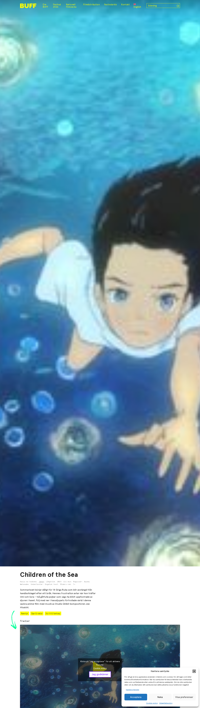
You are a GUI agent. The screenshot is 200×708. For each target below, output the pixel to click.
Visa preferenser (184, 697)
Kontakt (125, 4)
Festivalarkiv (110, 4)
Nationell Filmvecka (71, 5)
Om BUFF (45, 5)
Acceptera (135, 697)
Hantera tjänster (132, 690)
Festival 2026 (57, 5)
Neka (160, 697)
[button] (194, 671)
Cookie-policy (152, 703)
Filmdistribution (91, 4)
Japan (41, 582)
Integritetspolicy (165, 703)
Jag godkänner (100, 674)
